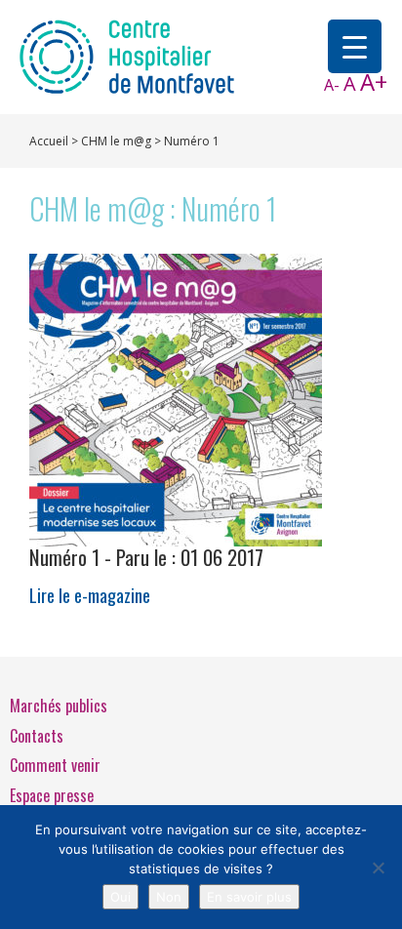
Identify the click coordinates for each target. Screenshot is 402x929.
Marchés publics (58, 705)
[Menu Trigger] (355, 46)
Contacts (36, 735)
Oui (120, 897)
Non (168, 897)
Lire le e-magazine (146, 575)
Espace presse (52, 795)
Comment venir (55, 765)
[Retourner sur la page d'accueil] (127, 55)
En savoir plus (249, 897)
